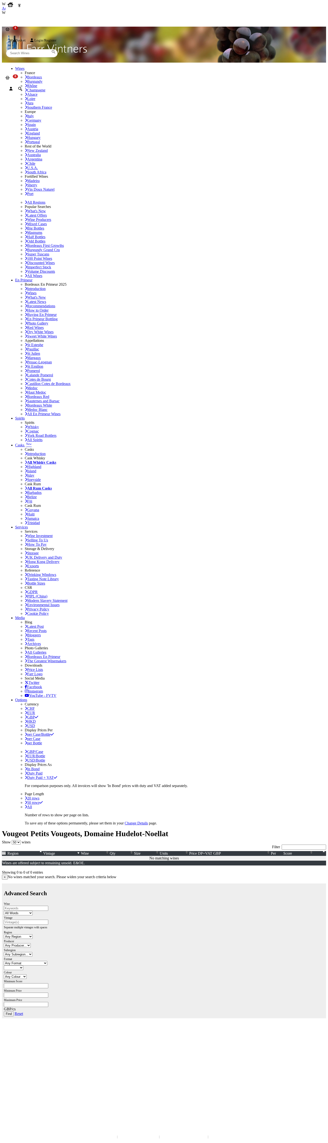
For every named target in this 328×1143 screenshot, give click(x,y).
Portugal (33, 142)
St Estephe (35, 345)
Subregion (10, 950)
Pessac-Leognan (39, 362)
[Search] (20, 89)
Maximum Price (13, 1000)
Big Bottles (35, 228)
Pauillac (33, 349)
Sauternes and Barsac (43, 401)
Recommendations (41, 306)
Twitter (34, 683)
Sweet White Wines (42, 336)
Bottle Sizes (36, 583)
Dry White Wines (40, 332)
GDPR (32, 592)
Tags (30, 639)
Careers (11, 1077)
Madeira (33, 181)
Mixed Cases (37, 224)
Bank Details (14, 1041)
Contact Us (13, 1036)
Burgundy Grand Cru (43, 250)
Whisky (33, 427)
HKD (31, 721)
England (33, 133)
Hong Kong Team (17, 1103)
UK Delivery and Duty (44, 557)
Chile (31, 163)
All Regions (36, 202)
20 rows (33, 798)
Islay (30, 475)
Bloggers (34, 635)
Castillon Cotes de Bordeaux (49, 384)
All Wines (34, 276)
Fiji (29, 501)
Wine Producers (39, 220)
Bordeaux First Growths (45, 245)
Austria (32, 129)
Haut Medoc (36, 392)
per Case (33, 739)
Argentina (34, 159)
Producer (9, 941)
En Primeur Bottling (42, 319)
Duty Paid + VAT (40, 778)
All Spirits (35, 440)
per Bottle (34, 743)
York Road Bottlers (41, 435)
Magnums (34, 233)
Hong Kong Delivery (43, 562)
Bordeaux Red (38, 397)
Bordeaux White (39, 405)
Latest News (36, 302)
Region (12, 853)
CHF (31, 708)
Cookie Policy (38, 613)
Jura (30, 103)
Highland (34, 467)
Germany (34, 120)
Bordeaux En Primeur (43, 657)
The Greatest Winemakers (46, 661)
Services (21, 527)
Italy (30, 116)
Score (287, 853)
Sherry (32, 185)
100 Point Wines (39, 258)
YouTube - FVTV (42, 695)
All (29, 807)
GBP (31, 717)
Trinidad (33, 523)
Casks (23, 445)
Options (21, 700)
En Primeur (23, 280)
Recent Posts (37, 631)
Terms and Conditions (20, 1072)
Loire (31, 99)
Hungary (34, 138)
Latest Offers (37, 215)
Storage (33, 553)
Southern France (39, 107)
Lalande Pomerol (40, 375)
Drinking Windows (41, 575)
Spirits (20, 418)
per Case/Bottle (38, 734)
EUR (31, 713)
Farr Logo (35, 674)
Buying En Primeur (42, 315)
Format (8, 959)
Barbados (34, 493)
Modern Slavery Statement (47, 600)
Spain (31, 125)
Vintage (49, 853)
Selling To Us (37, 540)
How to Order (38, 310)
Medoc (32, 388)
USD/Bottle (36, 760)
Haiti (31, 514)
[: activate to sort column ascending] (320, 853)
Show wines (16, 842)
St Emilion (35, 366)
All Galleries (36, 652)
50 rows (33, 802)
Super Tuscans (38, 254)
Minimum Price (13, 990)
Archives (34, 644)
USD (31, 726)
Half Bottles (36, 237)
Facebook (34, 687)
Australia (34, 155)
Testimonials (14, 1067)
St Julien (33, 353)
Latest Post (35, 626)
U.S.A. (32, 168)
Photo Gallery (37, 323)
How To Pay (37, 544)
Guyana (33, 510)
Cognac (33, 431)
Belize (32, 497)
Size (137, 853)
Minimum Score (13, 981)
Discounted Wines (41, 263)
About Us (12, 1062)
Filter (276, 847)
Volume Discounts (41, 271)
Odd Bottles (36, 241)
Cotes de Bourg (39, 379)
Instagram (35, 691)
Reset (19, 1014)
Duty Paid (35, 773)
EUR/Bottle (36, 756)
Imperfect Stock (39, 267)
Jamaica (33, 518)
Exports (33, 566)
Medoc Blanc (37, 410)
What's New (36, 211)
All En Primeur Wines (44, 414)
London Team (15, 1046)
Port (30, 194)
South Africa (36, 172)
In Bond (33, 769)
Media (20, 618)
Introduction (36, 289)
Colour (8, 972)
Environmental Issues (43, 605)
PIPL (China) (37, 596)
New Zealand (37, 150)
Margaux (34, 358)
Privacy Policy (38, 609)
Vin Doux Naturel (41, 189)
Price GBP (205, 853)
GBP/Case (35, 752)
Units (164, 853)
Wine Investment (40, 536)
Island (31, 471)
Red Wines (35, 328)
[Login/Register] (10, 89)
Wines (31, 293)
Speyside (34, 480)
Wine (85, 853)
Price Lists (35, 670)
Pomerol (33, 371)
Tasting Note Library (43, 579)
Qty (112, 853)
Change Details (136, 823)
